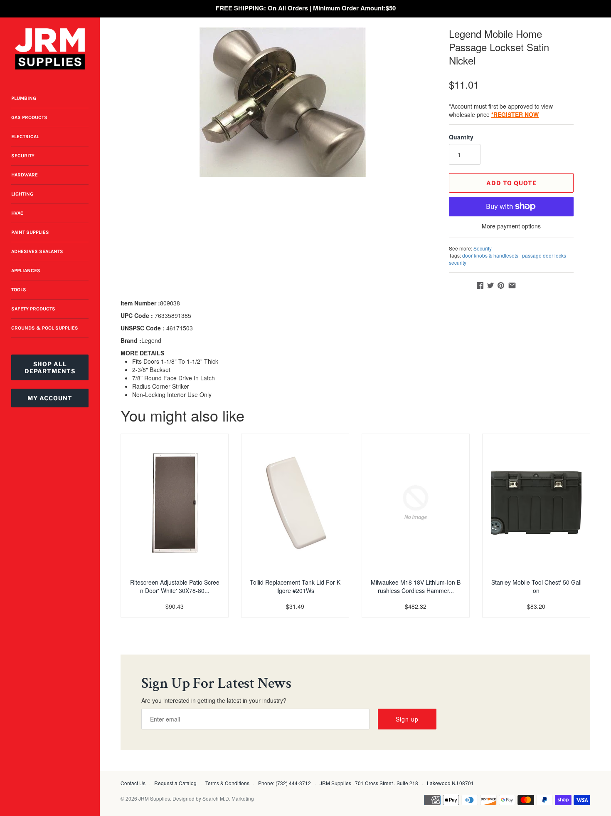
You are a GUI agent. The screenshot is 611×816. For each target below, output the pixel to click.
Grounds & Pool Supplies (44, 328)
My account (49, 398)
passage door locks (544, 255)
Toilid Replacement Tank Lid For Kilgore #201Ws (295, 586)
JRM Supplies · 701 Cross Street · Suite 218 (369, 782)
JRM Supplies (154, 798)
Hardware (24, 175)
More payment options (511, 226)
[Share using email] (512, 285)
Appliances (25, 270)
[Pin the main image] (501, 285)
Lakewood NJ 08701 (450, 782)
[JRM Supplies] (50, 48)
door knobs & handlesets (490, 255)
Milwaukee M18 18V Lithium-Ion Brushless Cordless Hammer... (416, 586)
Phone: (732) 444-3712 (284, 782)
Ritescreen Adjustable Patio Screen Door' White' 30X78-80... (174, 586)
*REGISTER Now (515, 114)
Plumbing (23, 98)
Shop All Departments (50, 367)
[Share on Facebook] (480, 285)
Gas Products (29, 117)
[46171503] (283, 102)
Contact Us (133, 782)
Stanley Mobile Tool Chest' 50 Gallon (536, 586)
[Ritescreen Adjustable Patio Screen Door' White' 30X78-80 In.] (174, 502)
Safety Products (33, 309)
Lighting (22, 194)
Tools (18, 290)
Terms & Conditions (227, 782)
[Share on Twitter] (490, 285)
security (457, 262)
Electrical (25, 136)
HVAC (17, 213)
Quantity (461, 137)
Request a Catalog (175, 782)
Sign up (407, 719)
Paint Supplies (30, 232)
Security (22, 156)
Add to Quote (511, 182)
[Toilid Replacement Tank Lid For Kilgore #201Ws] (295, 502)
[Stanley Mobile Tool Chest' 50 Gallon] (536, 502)
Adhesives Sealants (37, 251)
